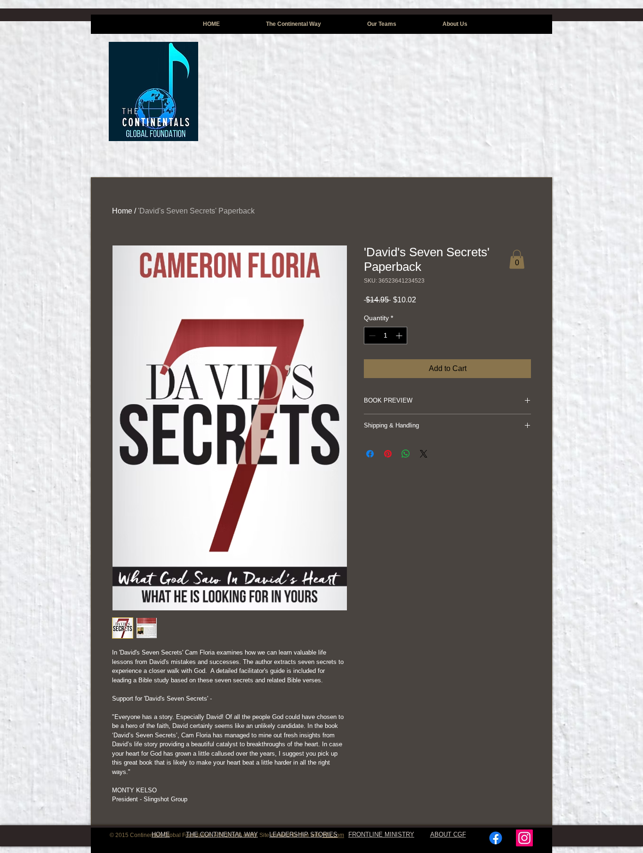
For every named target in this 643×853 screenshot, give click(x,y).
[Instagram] (524, 837)
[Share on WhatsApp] (405, 453)
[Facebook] (495, 837)
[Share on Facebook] (370, 453)
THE (192, 834)
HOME (161, 834)
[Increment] (400, 335)
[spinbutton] (385, 335)
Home (122, 211)
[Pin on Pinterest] (388, 453)
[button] (517, 259)
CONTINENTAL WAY (228, 834)
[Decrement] (371, 335)
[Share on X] (423, 453)
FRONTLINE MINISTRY (381, 834)
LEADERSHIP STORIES (303, 834)
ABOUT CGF (448, 834)
